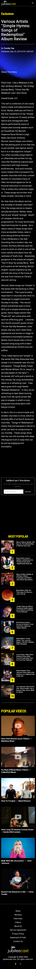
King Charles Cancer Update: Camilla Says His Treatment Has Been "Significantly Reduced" (24, 560)
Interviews (18, 918)
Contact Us (18, 941)
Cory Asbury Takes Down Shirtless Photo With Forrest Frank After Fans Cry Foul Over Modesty (24, 657)
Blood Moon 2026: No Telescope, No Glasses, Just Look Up (24, 592)
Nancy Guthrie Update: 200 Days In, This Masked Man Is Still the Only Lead (25, 544)
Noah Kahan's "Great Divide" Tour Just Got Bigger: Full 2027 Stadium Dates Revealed (25, 641)
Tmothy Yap (9, 48)
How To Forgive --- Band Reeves (16, 801)
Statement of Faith (18, 937)
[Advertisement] (18, 523)
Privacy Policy (18, 934)
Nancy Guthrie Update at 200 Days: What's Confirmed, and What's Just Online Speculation (24, 577)
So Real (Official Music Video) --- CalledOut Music (16, 771)
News (18, 911)
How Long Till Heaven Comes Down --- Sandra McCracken (18, 830)
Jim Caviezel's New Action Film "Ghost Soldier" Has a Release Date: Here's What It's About (25, 689)
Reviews (18, 915)
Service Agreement (18, 930)
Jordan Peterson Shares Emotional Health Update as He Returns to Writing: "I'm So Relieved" (24, 609)
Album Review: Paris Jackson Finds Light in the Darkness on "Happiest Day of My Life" (25, 673)
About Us (18, 926)
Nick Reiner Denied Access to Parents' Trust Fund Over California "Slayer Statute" (24, 625)
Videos (18, 922)
